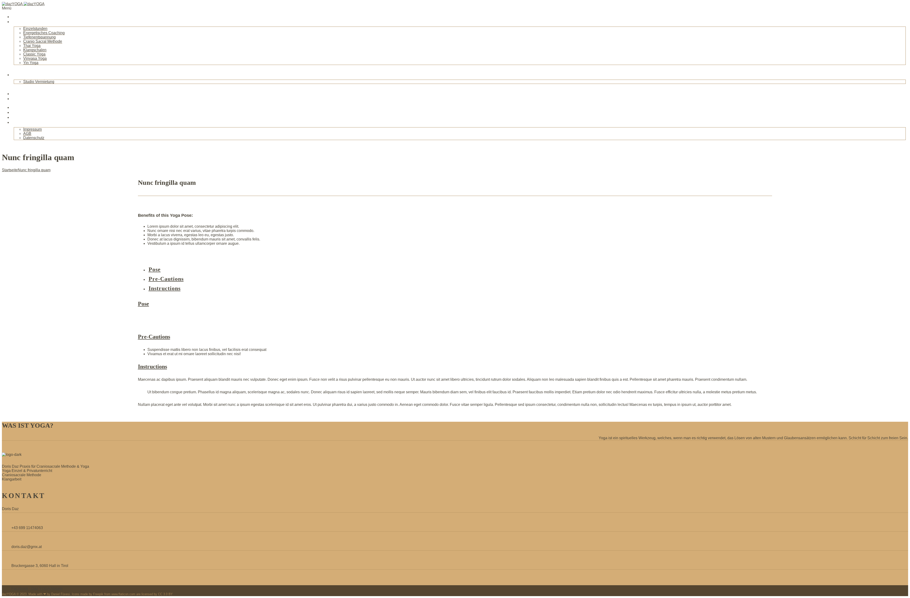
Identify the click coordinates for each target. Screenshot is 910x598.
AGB (27, 133)
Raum (17, 74)
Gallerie (19, 117)
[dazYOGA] (23, 4)
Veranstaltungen (28, 107)
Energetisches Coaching (44, 33)
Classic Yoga (34, 54)
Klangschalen (34, 50)
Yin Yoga (30, 63)
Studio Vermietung (38, 82)
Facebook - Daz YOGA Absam (36, 588)
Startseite (21, 16)
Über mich (21, 21)
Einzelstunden (35, 29)
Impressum (32, 129)
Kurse (17, 112)
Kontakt (19, 122)
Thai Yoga (32, 46)
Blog (16, 93)
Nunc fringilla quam (34, 170)
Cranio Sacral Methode (42, 41)
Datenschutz (33, 138)
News (17, 98)
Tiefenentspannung (39, 37)
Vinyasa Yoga (35, 58)
